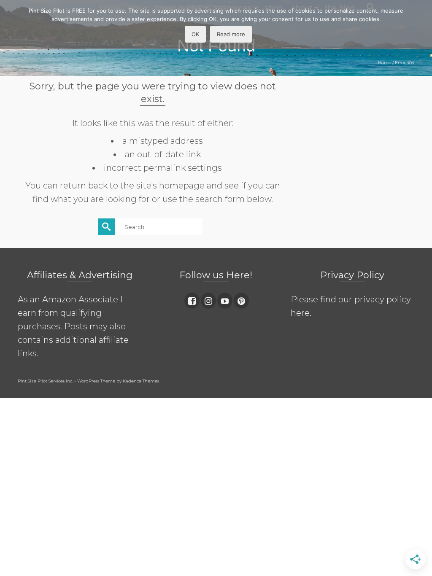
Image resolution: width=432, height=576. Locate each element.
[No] (421, 24)
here (300, 313)
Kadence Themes (141, 381)
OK (195, 34)
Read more (231, 34)
